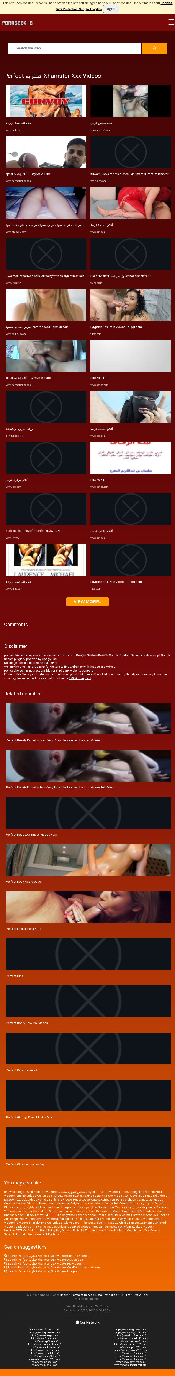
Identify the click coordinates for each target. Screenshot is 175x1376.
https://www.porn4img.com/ (130, 1362)
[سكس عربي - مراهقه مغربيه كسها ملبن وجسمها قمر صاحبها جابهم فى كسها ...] (46, 218)
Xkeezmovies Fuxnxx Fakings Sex (77, 1196)
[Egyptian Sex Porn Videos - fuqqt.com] (130, 320)
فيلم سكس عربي (101, 123)
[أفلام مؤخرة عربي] (46, 473)
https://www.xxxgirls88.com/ (131, 1329)
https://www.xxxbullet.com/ (44, 1353)
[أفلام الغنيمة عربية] (130, 218)
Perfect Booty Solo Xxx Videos (27, 1023)
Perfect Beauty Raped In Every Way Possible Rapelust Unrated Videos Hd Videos (60, 787)
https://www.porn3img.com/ (131, 1359)
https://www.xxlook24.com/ (44, 1365)
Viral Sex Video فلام (115, 1196)
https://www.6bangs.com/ (44, 1335)
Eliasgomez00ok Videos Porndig (26, 1199)
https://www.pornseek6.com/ (130, 1341)
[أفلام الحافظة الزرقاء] (46, 116)
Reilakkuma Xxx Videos (46, 1223)
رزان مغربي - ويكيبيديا (19, 429)
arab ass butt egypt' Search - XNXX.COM (33, 531)
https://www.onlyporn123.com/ (130, 1350)
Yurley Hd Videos (116, 1203)
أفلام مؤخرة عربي (17, 480)
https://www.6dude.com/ (44, 1338)
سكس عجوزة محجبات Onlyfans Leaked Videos (88, 1192)
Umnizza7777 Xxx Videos (21, 1230)
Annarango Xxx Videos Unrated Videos (30, 1219)
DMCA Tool (140, 1295)
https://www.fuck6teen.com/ (131, 1335)
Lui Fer (116, 1199)
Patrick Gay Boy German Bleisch (61, 1230)
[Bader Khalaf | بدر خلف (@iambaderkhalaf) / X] (130, 269)
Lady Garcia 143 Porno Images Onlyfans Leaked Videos (53, 1226)
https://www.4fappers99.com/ (44, 1332)
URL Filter (124, 1295)
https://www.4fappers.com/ (44, 1329)
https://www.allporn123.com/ (130, 1347)
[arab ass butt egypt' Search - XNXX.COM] (46, 524)
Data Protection (106, 1295)
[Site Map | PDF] (130, 371)
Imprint (65, 1295)
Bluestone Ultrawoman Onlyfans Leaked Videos (71, 1203)
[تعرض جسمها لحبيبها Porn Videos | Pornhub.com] (46, 320)
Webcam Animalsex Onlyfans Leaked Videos (122, 1226)
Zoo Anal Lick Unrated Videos (105, 1230)
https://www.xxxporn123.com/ (44, 1359)
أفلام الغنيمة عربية (101, 225)
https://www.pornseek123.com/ (130, 1338)
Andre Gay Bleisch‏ (125, 1211)
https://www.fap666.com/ (44, 1341)
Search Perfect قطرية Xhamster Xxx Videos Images (42, 1271)
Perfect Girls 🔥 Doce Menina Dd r (29, 1117)
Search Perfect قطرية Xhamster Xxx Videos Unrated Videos (47, 1256)
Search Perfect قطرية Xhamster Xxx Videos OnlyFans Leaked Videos (53, 1267)
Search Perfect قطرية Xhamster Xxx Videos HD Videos (44, 1263)
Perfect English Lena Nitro (23, 929)
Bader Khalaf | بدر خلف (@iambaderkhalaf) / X (120, 276)
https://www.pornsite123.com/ (44, 1344)
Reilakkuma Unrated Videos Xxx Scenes (142, 1215)
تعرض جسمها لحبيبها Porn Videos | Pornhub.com (37, 327)
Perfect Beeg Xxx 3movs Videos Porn (31, 835)
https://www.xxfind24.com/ (44, 1362)
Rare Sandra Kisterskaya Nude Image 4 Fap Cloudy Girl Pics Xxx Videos (63, 1211)
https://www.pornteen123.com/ (130, 1344)
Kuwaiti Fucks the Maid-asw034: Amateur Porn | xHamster (129, 174)
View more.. (87, 601)
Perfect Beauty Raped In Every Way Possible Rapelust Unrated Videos (53, 740)
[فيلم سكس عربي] (130, 116)
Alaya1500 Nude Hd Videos (148, 1196)
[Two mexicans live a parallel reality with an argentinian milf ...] (46, 269)
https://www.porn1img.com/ (131, 1353)
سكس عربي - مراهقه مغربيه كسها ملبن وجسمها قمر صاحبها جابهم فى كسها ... (54, 225)
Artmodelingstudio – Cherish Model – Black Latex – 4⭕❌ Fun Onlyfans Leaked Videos (86, 1213)
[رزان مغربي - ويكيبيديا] (46, 422)
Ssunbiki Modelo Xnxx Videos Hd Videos (31, 1234)
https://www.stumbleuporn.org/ (130, 1365)
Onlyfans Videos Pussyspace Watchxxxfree (80, 1199)
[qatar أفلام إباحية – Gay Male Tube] (46, 167)
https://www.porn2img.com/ (131, 1356)
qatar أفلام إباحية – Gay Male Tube (28, 174)
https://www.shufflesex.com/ (44, 1347)
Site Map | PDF (100, 378)
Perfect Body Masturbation (24, 882)
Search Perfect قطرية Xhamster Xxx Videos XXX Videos (45, 1260)
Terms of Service (82, 1295)
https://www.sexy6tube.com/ (131, 1332)
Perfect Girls (14, 976)
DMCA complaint (80, 678)
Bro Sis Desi (105, 1215)
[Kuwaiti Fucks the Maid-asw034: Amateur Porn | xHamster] (130, 167)
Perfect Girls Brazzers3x (22, 1070)
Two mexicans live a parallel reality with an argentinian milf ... (46, 276)
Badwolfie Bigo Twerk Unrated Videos (30, 1192)
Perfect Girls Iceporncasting (25, 1164)
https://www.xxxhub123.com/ (44, 1356)
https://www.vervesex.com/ (44, 1350)
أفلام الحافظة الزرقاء (19, 123)
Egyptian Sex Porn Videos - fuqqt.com (116, 327)
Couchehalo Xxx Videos (143, 1230)
